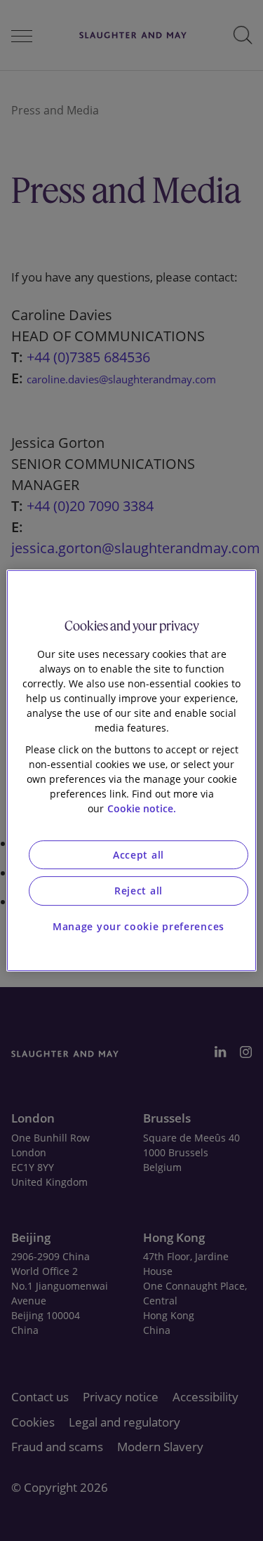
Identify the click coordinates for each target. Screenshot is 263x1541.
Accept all (138, 854)
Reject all (138, 890)
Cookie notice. (141, 808)
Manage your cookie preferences (138, 926)
